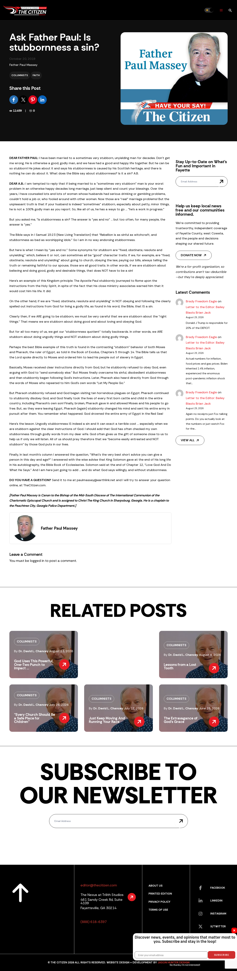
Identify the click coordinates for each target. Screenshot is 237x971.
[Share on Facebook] (14, 99)
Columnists (19, 75)
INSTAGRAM (218, 913)
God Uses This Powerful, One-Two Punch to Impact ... (33, 664)
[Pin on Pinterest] (33, 99)
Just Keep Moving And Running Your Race (107, 720)
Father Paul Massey (23, 65)
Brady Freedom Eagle (201, 301)
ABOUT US (156, 885)
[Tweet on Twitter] (23, 99)
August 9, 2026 (210, 655)
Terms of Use (158, 910)
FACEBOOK (217, 888)
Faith (36, 75)
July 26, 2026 (59, 705)
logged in (37, 560)
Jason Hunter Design (173, 962)
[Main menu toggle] (221, 10)
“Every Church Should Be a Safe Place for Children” (34, 718)
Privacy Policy (159, 902)
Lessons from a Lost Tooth (180, 666)
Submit (221, 181)
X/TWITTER (218, 926)
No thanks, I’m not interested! (185, 965)
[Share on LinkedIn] (42, 99)
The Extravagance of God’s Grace (180, 720)
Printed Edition (160, 893)
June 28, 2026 (209, 708)
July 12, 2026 (133, 708)
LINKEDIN (216, 900)
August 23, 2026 (61, 651)
